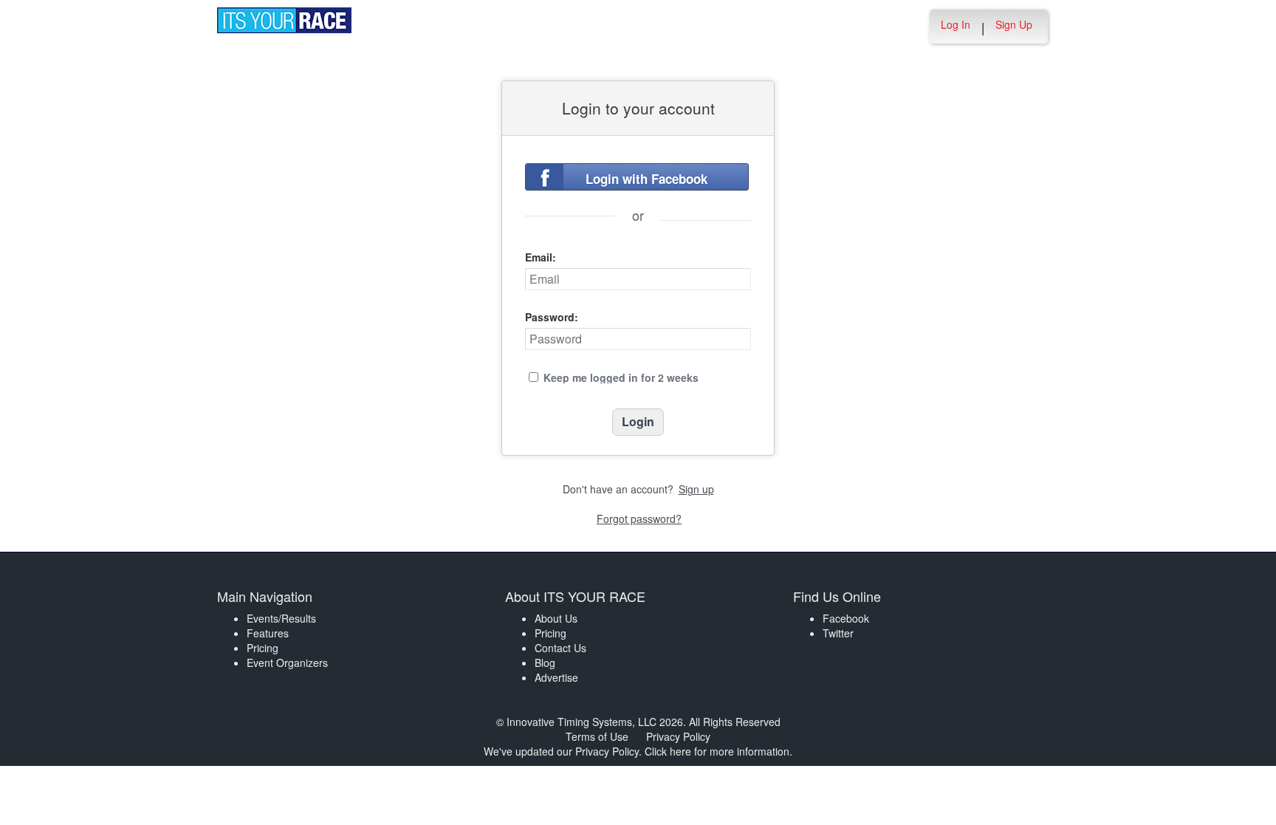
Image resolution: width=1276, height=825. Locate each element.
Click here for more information (717, 751)
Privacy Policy (678, 736)
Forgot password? (639, 518)
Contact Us (560, 647)
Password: (551, 316)
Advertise (556, 677)
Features (268, 633)
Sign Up (1013, 24)
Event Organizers (287, 662)
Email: (540, 257)
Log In (955, 24)
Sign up (696, 489)
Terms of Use (597, 736)
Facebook (846, 618)
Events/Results (281, 618)
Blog (545, 662)
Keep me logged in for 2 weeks (621, 377)
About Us (556, 618)
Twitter (838, 633)
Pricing (262, 647)
